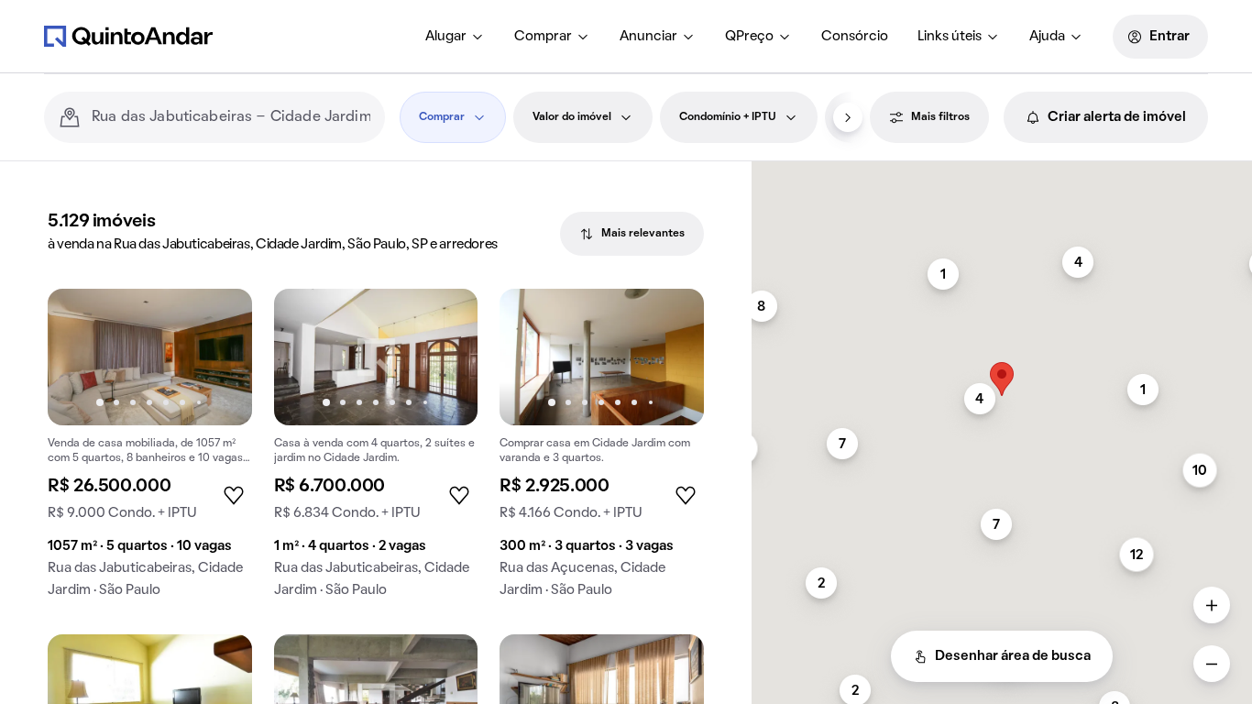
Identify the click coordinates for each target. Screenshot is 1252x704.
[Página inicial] (128, 35)
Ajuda (1047, 36)
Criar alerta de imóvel (1117, 117)
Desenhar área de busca (1013, 656)
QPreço (749, 36)
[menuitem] (455, 37)
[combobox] (231, 117)
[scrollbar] (1002, 169)
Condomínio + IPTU (727, 117)
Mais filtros (940, 117)
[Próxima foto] (219, 356)
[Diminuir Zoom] (1211, 663)
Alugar (446, 36)
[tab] (632, 234)
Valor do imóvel (572, 117)
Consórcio (854, 36)
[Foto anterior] (80, 356)
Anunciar (648, 36)
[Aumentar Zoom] (1211, 605)
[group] (150, 450)
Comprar (543, 36)
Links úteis (949, 36)
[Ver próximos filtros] (847, 117)
